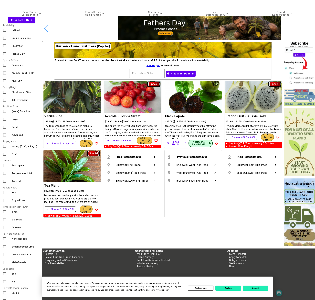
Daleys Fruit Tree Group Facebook (63, 257)
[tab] (31, 13)
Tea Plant (51, 185)
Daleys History (237, 260)
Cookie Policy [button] (94, 290)
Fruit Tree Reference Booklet (153, 260)
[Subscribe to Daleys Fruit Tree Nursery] (299, 63)
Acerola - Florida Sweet (122, 116)
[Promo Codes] (199, 39)
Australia (151, 65)
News (232, 266)
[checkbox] (21, 30)
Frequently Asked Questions (60, 260)
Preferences (201, 288)
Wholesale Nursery (148, 263)
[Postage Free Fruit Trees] (299, 97)
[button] (196, 38)
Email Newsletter (54, 263)
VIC (158, 65)
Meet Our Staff (237, 254)
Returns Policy (145, 266)
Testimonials (236, 263)
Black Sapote (175, 116)
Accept (255, 288)
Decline (228, 288)
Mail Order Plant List (148, 254)
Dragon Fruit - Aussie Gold (246, 116)
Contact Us (50, 254)
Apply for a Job (238, 257)
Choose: (60, 143)
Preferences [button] (162, 290)
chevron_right (155, 157)
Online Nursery (145, 257)
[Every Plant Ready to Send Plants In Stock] (299, 142)
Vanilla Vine (53, 116)
